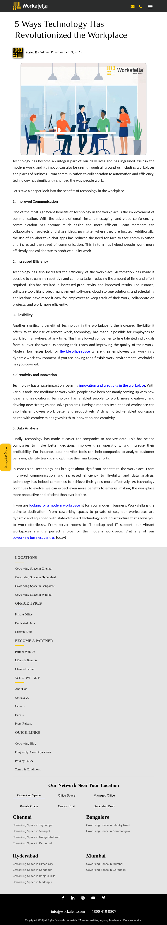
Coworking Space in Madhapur (32, 882)
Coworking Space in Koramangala (108, 831)
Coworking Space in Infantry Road (108, 825)
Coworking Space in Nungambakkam (36, 837)
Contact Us (22, 697)
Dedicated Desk (25, 623)
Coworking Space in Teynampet (33, 825)
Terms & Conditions (28, 769)
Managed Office (104, 795)
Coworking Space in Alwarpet (31, 831)
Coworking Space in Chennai (33, 568)
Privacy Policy (24, 760)
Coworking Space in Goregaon (106, 869)
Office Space (66, 795)
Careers (20, 706)
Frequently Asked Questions (33, 752)
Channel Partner (25, 669)
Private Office (24, 614)
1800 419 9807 (104, 911)
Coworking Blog (25, 743)
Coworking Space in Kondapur (32, 869)
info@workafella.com (68, 911)
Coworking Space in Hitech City (33, 863)
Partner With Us (25, 651)
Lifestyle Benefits (26, 660)
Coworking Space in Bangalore (35, 586)
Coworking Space (29, 795)
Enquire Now (5, 457)
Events (19, 715)
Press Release (23, 723)
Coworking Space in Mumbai (33, 594)
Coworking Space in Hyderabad (35, 577)
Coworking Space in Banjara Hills (34, 875)
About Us (21, 688)
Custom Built (23, 631)
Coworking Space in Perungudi (32, 843)
